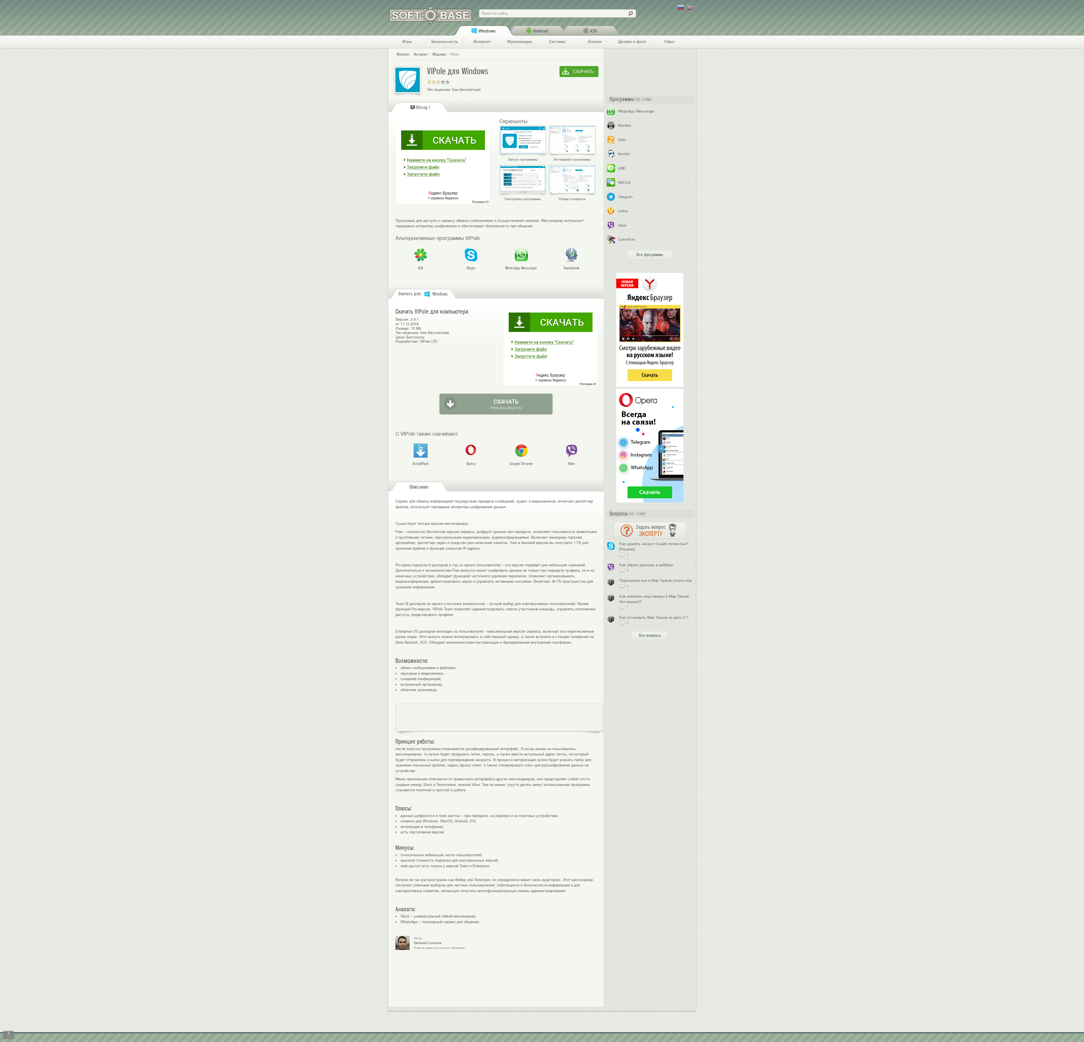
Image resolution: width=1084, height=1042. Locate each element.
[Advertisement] (499, 717)
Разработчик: (407, 341)
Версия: (402, 319)
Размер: (402, 328)
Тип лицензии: (439, 90)
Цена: (400, 337)
